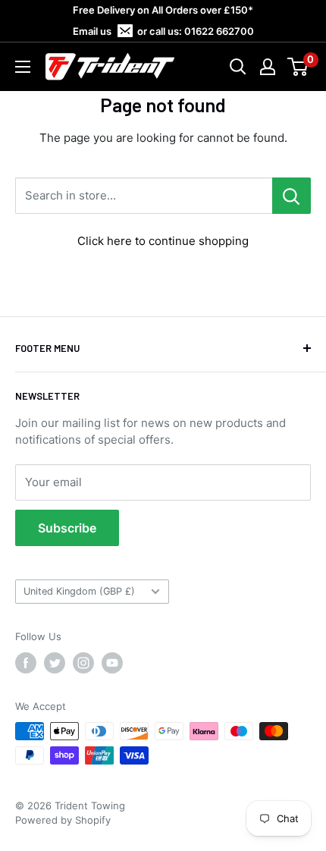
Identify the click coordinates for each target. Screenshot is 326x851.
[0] (298, 67)
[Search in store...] (291, 195)
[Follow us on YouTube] (112, 663)
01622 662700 (219, 31)
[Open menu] (22, 67)
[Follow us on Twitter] (54, 663)
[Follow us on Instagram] (83, 663)
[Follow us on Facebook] (25, 663)
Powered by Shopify (63, 820)
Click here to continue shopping (163, 241)
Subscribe (67, 527)
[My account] (267, 66)
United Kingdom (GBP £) (79, 591)
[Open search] (238, 66)
